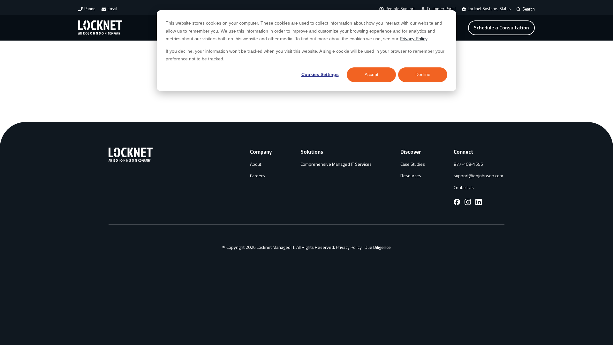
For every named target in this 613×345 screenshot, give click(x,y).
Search (528, 9)
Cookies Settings (320, 74)
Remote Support (400, 9)
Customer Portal (441, 9)
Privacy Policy (413, 38)
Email (112, 9)
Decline (422, 74)
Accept (371, 74)
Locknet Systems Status (489, 9)
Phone (89, 9)
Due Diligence (378, 247)
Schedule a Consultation (501, 27)
